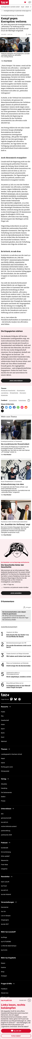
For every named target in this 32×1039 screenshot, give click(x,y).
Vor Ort (3, 911)
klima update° (5, 856)
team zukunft (5, 882)
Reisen (3, 963)
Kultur (3, 724)
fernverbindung (6, 852)
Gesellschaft (5, 720)
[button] (29, 2)
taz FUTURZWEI (6, 941)
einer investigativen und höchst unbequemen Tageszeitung (15, 74)
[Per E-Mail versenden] (2, 407)
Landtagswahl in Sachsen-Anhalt (11, 754)
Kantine (3, 967)
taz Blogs (4, 937)
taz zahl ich (4, 822)
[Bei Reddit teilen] (26, 407)
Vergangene (5, 920)
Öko (2, 716)
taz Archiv (4, 950)
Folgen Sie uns (5, 699)
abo (2, 814)
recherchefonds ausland (8, 826)
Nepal (3, 758)
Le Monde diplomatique (8, 946)
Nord (2, 737)
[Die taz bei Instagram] (19, 700)
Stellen (3, 796)
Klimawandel (5, 771)
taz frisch (4, 886)
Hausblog (4, 788)
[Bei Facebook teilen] (14, 407)
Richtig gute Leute (7, 767)
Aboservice (4, 993)
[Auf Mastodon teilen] (6, 407)
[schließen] (29, 1000)
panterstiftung (5, 830)
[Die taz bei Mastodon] (11, 700)
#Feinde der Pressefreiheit (8, 390)
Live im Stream (5, 915)
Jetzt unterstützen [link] (16, 381)
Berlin (3, 733)
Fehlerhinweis (22, 400)
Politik (3, 712)
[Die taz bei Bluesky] (15, 700)
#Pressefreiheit (14, 393)
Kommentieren (13, 400)
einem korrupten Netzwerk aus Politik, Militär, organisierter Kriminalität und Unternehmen (15, 262)
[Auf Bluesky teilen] (10, 407)
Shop (2, 972)
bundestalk (4, 848)
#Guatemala (4, 395)
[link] (10, 7)
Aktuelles (4, 784)
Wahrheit (4, 741)
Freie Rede (4, 864)
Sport (3, 729)
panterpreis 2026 (6, 835)
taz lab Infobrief (6, 894)
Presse (3, 801)
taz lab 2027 (5, 924)
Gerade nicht (22, 1000)
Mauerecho (4, 860)
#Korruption (23, 393)
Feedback (4, 989)
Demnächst (4, 907)
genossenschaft (6, 818)
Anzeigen (4, 976)
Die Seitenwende (6, 792)
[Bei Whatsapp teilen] (18, 407)
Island (3, 763)
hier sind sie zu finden (9, 619)
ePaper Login (5, 997)
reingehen (4, 869)
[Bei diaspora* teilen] (22, 407)
